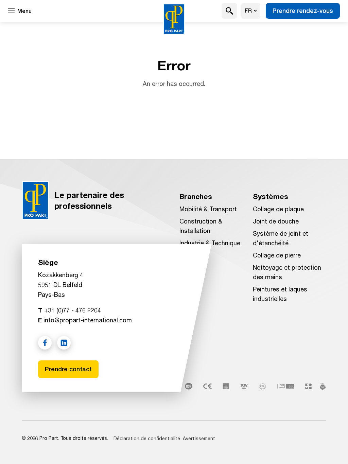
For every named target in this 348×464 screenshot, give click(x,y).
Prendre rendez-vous (303, 10)
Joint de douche (276, 221)
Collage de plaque (278, 209)
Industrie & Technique (209, 243)
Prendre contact (68, 369)
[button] (230, 11)
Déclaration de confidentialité (147, 438)
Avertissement (199, 438)
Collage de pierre (277, 255)
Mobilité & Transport (208, 209)
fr (248, 10)
